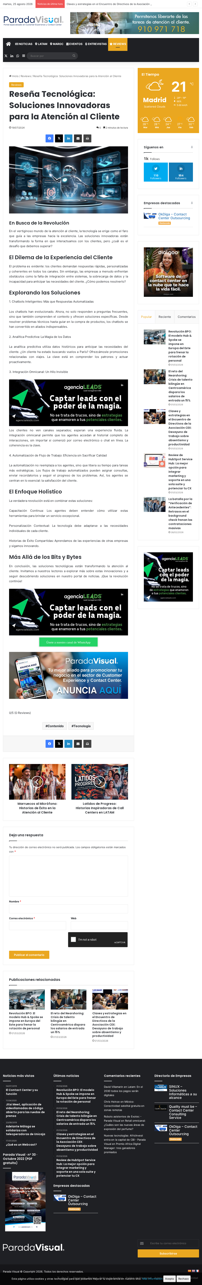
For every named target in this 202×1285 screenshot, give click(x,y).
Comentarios (187, 317)
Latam (42, 44)
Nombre (15, 901)
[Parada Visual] (33, 21)
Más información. (152, 1278)
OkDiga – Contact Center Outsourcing (174, 216)
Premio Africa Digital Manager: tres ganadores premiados (122, 1148)
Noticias (25, 44)
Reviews (119, 44)
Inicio (15, 76)
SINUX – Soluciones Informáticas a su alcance (183, 1092)
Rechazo (183, 1278)
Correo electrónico (22, 918)
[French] (197, 1271)
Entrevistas (97, 44)
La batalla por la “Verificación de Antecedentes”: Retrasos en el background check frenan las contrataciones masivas (180, 513)
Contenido (56, 726)
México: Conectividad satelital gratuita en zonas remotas (124, 1106)
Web (73, 918)
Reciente (165, 317)
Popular (146, 317)
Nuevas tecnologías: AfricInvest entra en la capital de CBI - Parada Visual (125, 1139)
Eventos (75, 44)
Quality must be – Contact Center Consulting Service (183, 1112)
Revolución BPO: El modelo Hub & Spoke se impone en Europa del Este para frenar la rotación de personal (26, 1020)
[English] (193, 1271)
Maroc (58, 44)
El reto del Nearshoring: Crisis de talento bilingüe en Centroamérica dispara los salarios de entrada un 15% (68, 1022)
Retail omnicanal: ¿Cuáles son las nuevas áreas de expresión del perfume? (125, 1125)
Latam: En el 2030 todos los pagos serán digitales (123, 1091)
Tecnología (82, 726)
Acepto (169, 1278)
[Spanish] (189, 1271)
